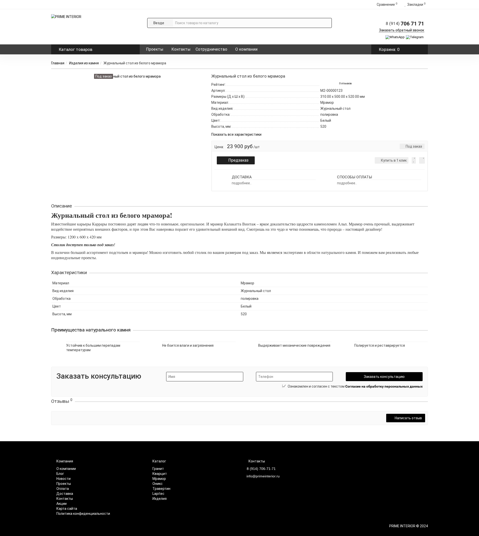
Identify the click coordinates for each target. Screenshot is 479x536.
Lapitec (158, 494)
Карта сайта (66, 509)
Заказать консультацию (384, 377)
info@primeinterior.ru (263, 476)
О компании (246, 49)
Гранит (158, 469)
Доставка (64, 494)
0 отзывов (345, 83)
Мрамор (159, 479)
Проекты (154, 49)
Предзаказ (238, 160)
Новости (63, 479)
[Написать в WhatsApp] (395, 37)
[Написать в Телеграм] (415, 37)
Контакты (181, 49)
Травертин (161, 489)
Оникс (157, 484)
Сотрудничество (211, 49)
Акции (61, 504)
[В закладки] (414, 160)
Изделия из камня (84, 63)
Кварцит (159, 474)
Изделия (159, 499)
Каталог (75, 49)
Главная (57, 63)
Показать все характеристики (236, 134)
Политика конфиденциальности (83, 514)
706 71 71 (405, 24)
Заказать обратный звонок (401, 30)
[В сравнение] (422, 160)
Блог (60, 474)
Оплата (62, 489)
